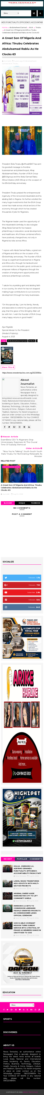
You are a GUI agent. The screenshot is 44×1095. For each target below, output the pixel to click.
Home (4, 27)
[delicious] (39, 1009)
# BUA (31, 341)
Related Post (8, 461)
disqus (22, 503)
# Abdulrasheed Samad (17, 341)
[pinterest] (16, 1009)
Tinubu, (15, 64)
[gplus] (11, 1009)
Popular (22, 859)
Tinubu (38, 27)
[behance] (31, 1009)
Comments (36, 859)
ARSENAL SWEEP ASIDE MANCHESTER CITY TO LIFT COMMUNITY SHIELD (26, 895)
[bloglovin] (19, 1009)
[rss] (27, 1009)
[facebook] (4, 1009)
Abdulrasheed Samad (18, 27)
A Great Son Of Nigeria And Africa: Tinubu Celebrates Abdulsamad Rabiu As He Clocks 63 (21, 487)
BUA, (10, 64)
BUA (31, 27)
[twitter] (7, 1009)
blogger (8, 503)
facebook (35, 503)
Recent (8, 859)
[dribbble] (23, 1009)
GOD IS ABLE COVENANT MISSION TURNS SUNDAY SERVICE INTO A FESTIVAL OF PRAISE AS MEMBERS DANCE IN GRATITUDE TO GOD (27, 928)
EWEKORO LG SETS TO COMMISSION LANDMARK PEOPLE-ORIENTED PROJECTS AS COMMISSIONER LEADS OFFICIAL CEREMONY (27, 910)
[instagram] (35, 1009)
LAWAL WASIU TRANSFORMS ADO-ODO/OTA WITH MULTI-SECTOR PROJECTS (26, 883)
